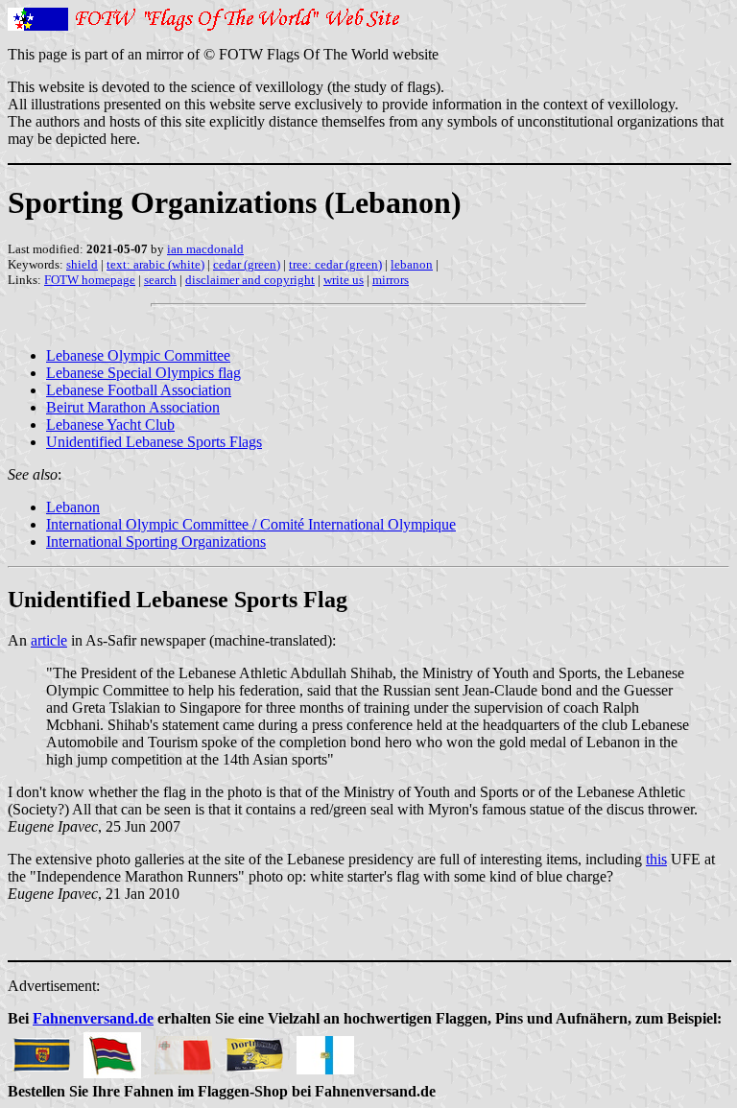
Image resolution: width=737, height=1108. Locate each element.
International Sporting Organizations (156, 541)
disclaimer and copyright (250, 279)
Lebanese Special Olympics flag (143, 373)
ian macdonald (205, 249)
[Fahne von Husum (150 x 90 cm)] (41, 1050)
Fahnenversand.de (93, 1018)
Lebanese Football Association (138, 390)
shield (82, 264)
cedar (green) (246, 264)
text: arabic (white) (155, 264)
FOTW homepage (89, 279)
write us (343, 279)
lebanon (412, 264)
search (160, 279)
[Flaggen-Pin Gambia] (112, 1050)
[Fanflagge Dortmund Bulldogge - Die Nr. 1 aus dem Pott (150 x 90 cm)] (254, 1050)
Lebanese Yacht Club (110, 424)
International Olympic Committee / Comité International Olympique (251, 524)
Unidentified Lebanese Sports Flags (154, 442)
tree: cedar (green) (335, 264)
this (656, 859)
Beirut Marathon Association (133, 407)
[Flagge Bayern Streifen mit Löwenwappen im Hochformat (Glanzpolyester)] (325, 1050)
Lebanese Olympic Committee (138, 355)
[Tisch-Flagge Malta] (183, 1050)
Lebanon (73, 507)
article (49, 640)
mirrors (390, 279)
